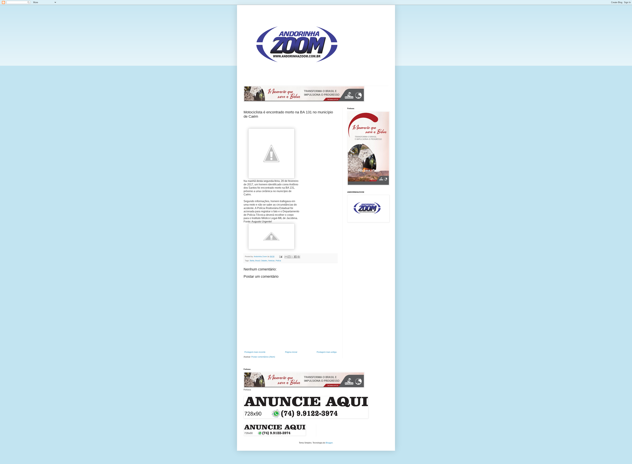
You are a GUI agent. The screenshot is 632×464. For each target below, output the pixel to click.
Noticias (271, 261)
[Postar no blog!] (289, 256)
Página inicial (291, 352)
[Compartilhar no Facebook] (295, 256)
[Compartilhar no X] (292, 256)
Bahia (252, 261)
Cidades (264, 261)
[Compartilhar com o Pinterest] (298, 256)
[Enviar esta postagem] (280, 256)
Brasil (257, 261)
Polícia (278, 261)
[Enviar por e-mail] (286, 256)
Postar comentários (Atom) (263, 357)
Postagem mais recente (254, 352)
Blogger (329, 443)
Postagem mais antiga (327, 352)
